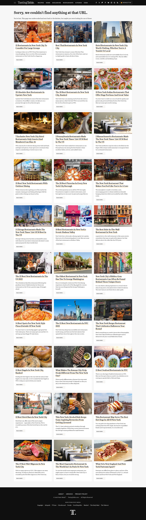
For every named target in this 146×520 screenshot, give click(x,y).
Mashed (86, 505)
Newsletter (127, 2)
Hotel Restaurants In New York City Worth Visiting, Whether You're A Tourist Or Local (112, 48)
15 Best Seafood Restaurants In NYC (112, 370)
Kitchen (78, 3)
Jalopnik (47, 505)
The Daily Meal (94, 505)
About (61, 494)
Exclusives (56, 3)
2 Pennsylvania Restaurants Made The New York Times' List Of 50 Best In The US (72, 139)
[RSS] (117, 3)
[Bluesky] (108, 3)
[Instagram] (111, 3)
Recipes (41, 3)
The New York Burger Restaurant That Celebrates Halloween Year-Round (110, 326)
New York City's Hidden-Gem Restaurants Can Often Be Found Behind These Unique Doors (110, 279)
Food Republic (77, 505)
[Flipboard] (102, 3)
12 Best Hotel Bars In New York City (31, 417)
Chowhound (62, 505)
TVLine (54, 505)
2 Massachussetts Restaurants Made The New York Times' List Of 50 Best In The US (112, 139)
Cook (86, 3)
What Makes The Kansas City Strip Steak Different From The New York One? (72, 373)
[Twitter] (99, 3)
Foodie (69, 505)
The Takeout (105, 505)
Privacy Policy (81, 494)
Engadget (40, 505)
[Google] (114, 3)
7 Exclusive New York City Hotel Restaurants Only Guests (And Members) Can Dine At (30, 139)
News (48, 3)
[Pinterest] (105, 3)
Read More (19, 59)
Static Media (61, 497)
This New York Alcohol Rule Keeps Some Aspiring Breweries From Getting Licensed (71, 420)
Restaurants (68, 3)
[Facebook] (96, 3)
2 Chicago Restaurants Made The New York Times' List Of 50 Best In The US (31, 232)
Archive (69, 494)
